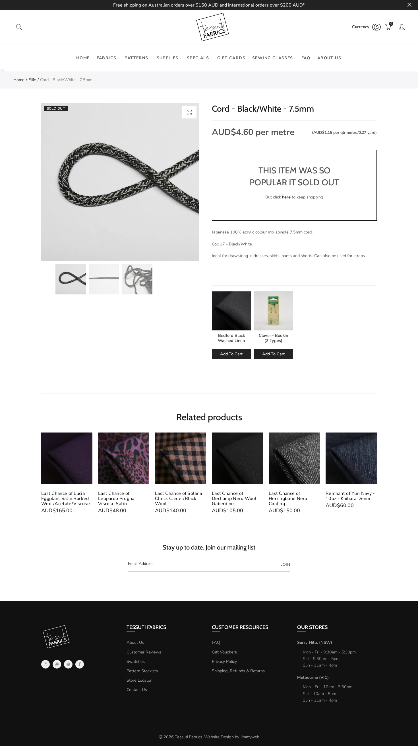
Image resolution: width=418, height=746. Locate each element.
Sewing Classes (272, 58)
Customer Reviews (144, 652)
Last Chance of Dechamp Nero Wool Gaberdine (234, 498)
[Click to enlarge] (189, 112)
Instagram (45, 664)
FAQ (306, 58)
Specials (198, 58)
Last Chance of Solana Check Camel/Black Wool (178, 498)
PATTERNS (136, 58)
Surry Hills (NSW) (314, 642)
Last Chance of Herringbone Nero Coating (288, 498)
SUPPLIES (168, 58)
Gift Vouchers (224, 652)
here (286, 197)
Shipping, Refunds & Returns (238, 671)
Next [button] (375, 474)
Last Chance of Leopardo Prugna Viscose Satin (116, 498)
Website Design (219, 737)
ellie (32, 80)
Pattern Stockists (142, 671)
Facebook (79, 664)
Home (83, 58)
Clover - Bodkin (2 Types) (273, 338)
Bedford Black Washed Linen (231, 338)
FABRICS (107, 58)
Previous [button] (42, 474)
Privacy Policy (224, 661)
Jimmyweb (249, 737)
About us (329, 58)
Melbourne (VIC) (313, 677)
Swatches (136, 661)
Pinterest (68, 664)
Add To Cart (231, 354)
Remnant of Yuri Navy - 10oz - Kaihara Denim (350, 496)
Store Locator (139, 680)
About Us (135, 642)
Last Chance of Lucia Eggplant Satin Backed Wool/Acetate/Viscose (65, 498)
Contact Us (137, 689)
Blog (57, 664)
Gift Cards (231, 58)
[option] (120, 182)
